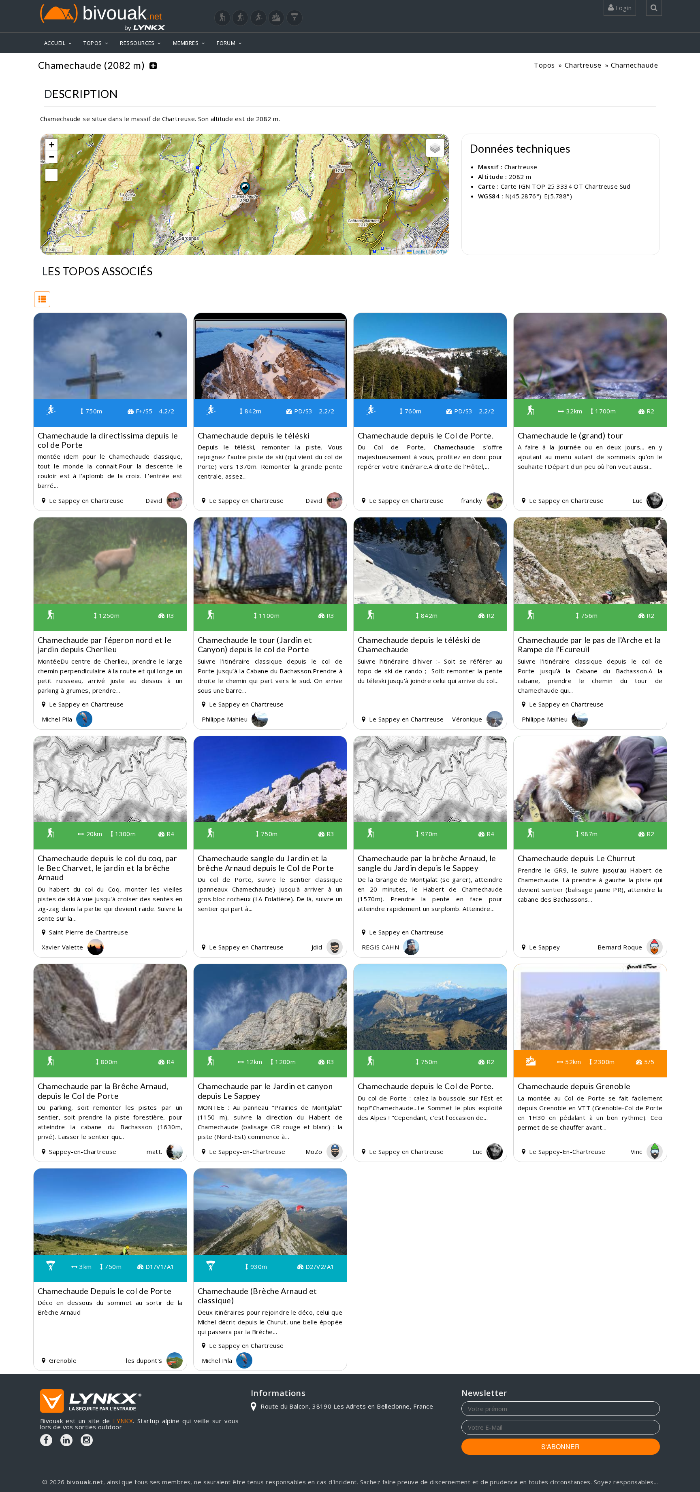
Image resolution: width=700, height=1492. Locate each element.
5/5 (648, 1062)
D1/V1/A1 (158, 1266)
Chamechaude (634, 65)
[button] (244, 187)
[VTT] (276, 18)
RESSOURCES (137, 43)
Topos (544, 65)
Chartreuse (583, 65)
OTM (441, 251)
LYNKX (123, 1421)
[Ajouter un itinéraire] (153, 65)
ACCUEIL (54, 43)
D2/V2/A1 (318, 1266)
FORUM (226, 43)
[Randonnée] (222, 18)
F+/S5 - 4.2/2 (154, 411)
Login (623, 8)
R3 (169, 615)
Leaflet (419, 251)
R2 (649, 411)
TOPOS (92, 43)
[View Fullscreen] (51, 175)
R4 (169, 834)
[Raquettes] (240, 18)
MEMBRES (185, 43)
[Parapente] (294, 18)
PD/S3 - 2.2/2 (313, 411)
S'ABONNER (560, 1446)
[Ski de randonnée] (258, 18)
